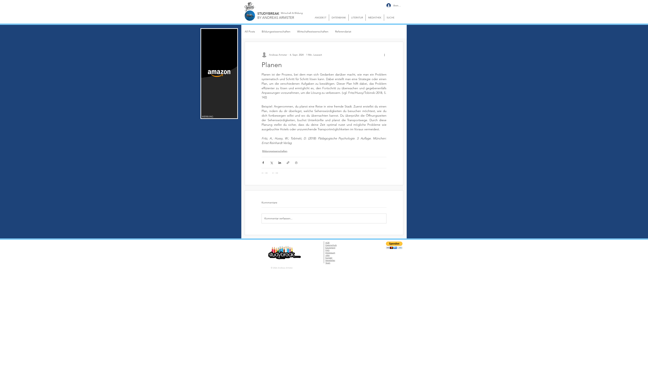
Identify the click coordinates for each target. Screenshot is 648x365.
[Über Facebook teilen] (263, 162)
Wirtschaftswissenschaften (312, 31)
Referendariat (343, 31)
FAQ (327, 250)
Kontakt (328, 258)
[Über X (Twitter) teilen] (271, 162)
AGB (327, 242)
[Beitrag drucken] (296, 162)
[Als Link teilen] (288, 162)
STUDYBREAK (268, 13)
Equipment (330, 247)
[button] (375, 17)
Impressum (330, 252)
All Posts (250, 31)
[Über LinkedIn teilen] (279, 162)
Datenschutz (331, 245)
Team (327, 263)
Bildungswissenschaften (276, 31)
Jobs (327, 255)
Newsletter (330, 260)
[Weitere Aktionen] (384, 55)
